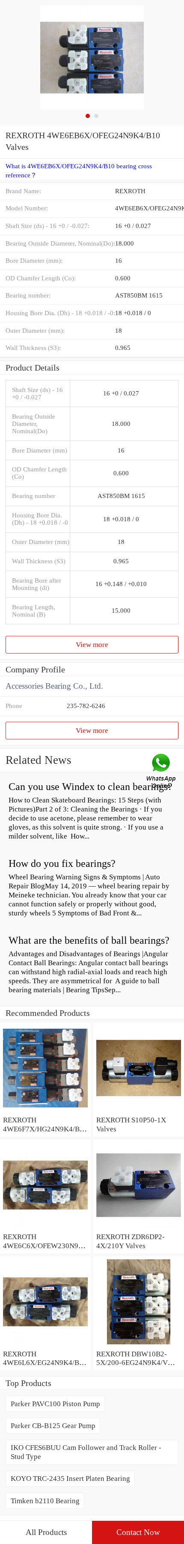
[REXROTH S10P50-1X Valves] (138, 1110)
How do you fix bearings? (62, 863)
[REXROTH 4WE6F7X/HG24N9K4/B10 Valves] (45, 1110)
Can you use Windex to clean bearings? (90, 786)
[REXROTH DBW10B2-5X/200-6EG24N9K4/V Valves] (138, 1344)
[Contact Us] (161, 772)
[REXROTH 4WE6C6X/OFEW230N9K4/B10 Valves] (45, 1227)
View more (92, 644)
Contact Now (138, 1532)
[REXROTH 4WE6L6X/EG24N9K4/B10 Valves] (45, 1344)
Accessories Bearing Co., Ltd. (54, 685)
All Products (46, 1532)
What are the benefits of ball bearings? (89, 940)
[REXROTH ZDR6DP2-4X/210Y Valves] (138, 1227)
